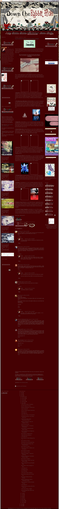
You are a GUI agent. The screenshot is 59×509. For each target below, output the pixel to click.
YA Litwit (22, 343)
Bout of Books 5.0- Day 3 (25, 450)
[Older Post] (19, 380)
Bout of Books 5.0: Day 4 (25, 446)
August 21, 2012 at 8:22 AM (24, 264)
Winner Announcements (25, 424)
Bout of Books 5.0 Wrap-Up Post (26, 433)
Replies (20, 236)
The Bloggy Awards (24, 469)
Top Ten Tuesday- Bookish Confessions (28, 410)
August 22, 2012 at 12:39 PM (30, 311)
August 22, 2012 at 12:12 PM (30, 255)
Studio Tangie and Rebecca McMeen (45, 508)
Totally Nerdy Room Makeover (26, 435)
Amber (8, 47)
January (23, 502)
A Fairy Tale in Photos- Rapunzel (26, 472)
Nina (18, 231)
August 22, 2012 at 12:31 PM (30, 288)
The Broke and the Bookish (30, 48)
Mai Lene (19, 281)
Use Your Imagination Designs (18, 508)
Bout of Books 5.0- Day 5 (25, 440)
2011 (22, 504)
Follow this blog (51, 63)
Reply (19, 234)
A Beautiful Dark (5, 131)
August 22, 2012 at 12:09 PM (30, 238)
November (23, 398)
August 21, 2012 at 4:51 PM (28, 340)
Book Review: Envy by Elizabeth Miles (27, 442)
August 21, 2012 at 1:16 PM (26, 281)
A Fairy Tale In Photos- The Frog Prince (28, 414)
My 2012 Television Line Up (26, 405)
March (23, 499)
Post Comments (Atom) (24, 382)
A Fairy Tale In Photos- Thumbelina (27, 404)
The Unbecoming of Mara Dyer (7, 134)
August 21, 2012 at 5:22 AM (24, 231)
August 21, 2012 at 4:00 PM (28, 329)
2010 (22, 505)
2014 (22, 392)
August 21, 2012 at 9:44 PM (24, 349)
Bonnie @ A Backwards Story (23, 319)
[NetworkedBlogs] (51, 61)
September (23, 401)
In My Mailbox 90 (24, 413)
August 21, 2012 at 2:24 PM (24, 295)
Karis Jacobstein (21, 340)
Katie (19, 349)
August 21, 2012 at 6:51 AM (24, 246)
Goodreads (3, 62)
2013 (22, 394)
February (23, 500)
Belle (19, 264)
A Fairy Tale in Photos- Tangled (26, 488)
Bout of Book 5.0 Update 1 (25, 458)
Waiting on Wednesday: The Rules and (27, 407)
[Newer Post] (40, 380)
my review (27, 92)
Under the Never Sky (5, 132)
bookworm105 (20, 329)
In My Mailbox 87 (24, 484)
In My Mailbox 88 (24, 468)
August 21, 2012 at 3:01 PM (33, 319)
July (22, 493)
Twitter (7, 62)
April (22, 497)
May (22, 496)
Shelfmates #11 (24, 411)
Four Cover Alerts (24, 471)
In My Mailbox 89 (24, 436)
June (22, 494)
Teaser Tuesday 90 (24, 408)
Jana (19, 295)
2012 (22, 395)
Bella (19, 246)
